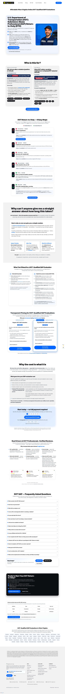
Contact (28, 668)
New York (51, 606)
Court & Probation (39, 2)
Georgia (38, 608)
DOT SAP (31, 2)
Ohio (13, 611)
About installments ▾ (13, 344)
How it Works (20, 2)
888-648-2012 (11, 678)
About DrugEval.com (52, 665)
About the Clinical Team (53, 667)
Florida (39, 606)
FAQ (27, 673)
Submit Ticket (39, 560)
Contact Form (11, 679)
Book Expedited (45, 347)
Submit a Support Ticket (31, 670)
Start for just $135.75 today (32, 417)
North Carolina (51, 608)
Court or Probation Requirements (13, 617)
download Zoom (20, 281)
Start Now (59, 2)
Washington (51, 611)
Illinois (13, 608)
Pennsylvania (26, 608)
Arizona (39, 611)
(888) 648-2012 (47, 560)
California (13, 606)
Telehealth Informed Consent (42, 671)
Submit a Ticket (25, 591)
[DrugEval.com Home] (10, 664)
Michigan (26, 611)
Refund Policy (44, 353)
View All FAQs (39, 563)
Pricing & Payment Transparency (35, 353)
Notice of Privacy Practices (42, 668)
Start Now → (9, 675)
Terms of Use (14, 656)
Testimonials (29, 667)
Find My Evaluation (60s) (13, 47)
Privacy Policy (19, 656)
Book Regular (20, 349)
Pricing (26, 2)
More (45, 2)
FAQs (15, 675)
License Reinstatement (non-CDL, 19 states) (28, 617)
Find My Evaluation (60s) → (32, 109)
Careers (50, 668)
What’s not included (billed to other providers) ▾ (18, 341)
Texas (26, 606)
